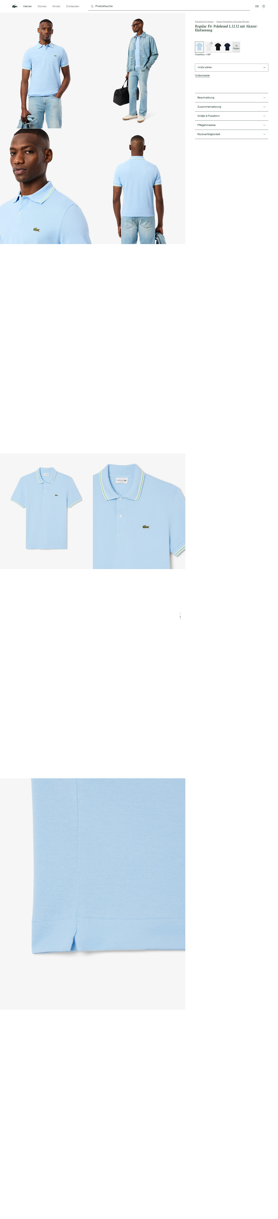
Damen (42, 6)
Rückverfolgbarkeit (208, 134)
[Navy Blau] (227, 47)
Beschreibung (205, 97)
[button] (263, 6)
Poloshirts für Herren (204, 22)
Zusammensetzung (209, 107)
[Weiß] (208, 47)
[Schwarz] (218, 47)
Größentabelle (202, 76)
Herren (27, 6)
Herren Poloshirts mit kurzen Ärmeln (232, 22)
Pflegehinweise (206, 125)
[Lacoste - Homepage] (15, 6)
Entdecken (72, 6)
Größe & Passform (208, 116)
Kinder (56, 6)
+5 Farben (236, 47)
